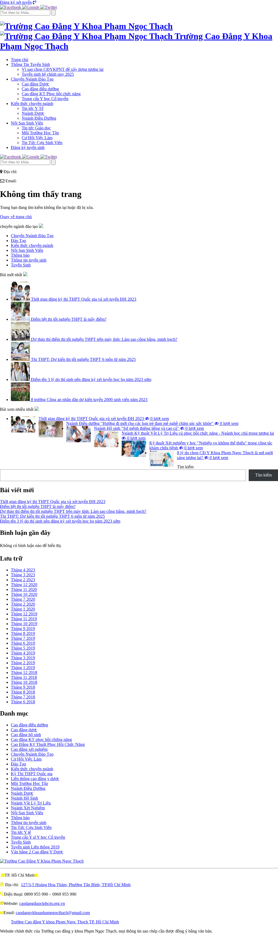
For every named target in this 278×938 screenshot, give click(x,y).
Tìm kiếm (185, 467)
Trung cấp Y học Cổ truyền (45, 98)
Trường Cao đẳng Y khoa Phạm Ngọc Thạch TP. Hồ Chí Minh (65, 922)
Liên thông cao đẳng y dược (35, 778)
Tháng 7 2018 (23, 697)
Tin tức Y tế (21, 832)
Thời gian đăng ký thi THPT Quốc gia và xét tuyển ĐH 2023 (83, 299)
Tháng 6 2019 (23, 643)
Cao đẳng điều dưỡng (40, 89)
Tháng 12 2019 (24, 614)
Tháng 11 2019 (24, 618)
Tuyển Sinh (21, 842)
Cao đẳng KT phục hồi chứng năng (41, 739)
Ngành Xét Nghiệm (28, 808)
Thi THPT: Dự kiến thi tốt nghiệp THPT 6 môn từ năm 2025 (83, 359)
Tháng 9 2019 (23, 628)
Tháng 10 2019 (24, 623)
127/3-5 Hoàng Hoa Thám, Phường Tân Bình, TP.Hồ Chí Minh (76, 884)
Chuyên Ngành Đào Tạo (32, 79)
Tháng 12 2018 (24, 672)
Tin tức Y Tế (32, 108)
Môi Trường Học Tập (40, 133)
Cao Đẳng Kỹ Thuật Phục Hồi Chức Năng (48, 744)
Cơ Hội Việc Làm (37, 137)
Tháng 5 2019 (23, 648)
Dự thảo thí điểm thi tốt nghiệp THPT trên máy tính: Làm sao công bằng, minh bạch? (103, 339)
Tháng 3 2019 (23, 658)
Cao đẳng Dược (35, 84)
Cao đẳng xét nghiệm (29, 749)
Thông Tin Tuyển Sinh (30, 64)
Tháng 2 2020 (23, 604)
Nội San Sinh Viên (27, 123)
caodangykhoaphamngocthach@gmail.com (53, 912)
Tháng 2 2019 (23, 662)
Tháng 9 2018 (23, 687)
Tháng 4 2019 (23, 653)
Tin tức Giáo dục (36, 128)
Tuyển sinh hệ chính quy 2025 (48, 74)
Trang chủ (19, 59)
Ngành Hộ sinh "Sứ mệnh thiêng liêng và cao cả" (149, 428)
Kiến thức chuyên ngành (32, 103)
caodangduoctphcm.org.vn (42, 903)
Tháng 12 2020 (24, 584)
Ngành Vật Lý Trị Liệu (31, 803)
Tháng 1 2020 (23, 609)
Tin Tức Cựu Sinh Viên (42, 142)
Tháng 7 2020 (23, 599)
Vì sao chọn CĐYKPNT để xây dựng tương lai (62, 69)
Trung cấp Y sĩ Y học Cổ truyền (38, 837)
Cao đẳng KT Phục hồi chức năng (51, 93)
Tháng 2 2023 (23, 579)
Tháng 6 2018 (23, 701)
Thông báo (20, 817)
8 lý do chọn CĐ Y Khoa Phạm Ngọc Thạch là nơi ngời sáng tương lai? (225, 455)
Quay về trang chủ (16, 216)
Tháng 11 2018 (24, 677)
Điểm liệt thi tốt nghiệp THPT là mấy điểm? (68, 319)
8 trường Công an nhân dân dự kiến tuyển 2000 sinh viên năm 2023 (88, 399)
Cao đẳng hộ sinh (26, 734)
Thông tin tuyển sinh (28, 822)
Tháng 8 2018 (23, 692)
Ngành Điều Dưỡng (39, 118)
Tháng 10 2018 (24, 682)
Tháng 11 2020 (24, 589)
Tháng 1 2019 (23, 667)
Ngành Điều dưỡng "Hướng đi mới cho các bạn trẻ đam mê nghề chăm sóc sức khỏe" (152, 423)
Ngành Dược (33, 113)
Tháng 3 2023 (23, 575)
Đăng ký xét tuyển (16, 2)
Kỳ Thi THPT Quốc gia (31, 773)
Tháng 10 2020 (24, 594)
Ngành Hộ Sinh (24, 798)
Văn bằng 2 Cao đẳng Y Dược (37, 852)
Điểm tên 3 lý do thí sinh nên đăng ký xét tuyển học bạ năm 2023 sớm (90, 379)
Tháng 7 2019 (23, 638)
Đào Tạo (18, 764)
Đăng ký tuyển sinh (28, 147)
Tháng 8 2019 (23, 633)
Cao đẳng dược (24, 729)
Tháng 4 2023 (23, 570)
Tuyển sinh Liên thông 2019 (35, 847)
